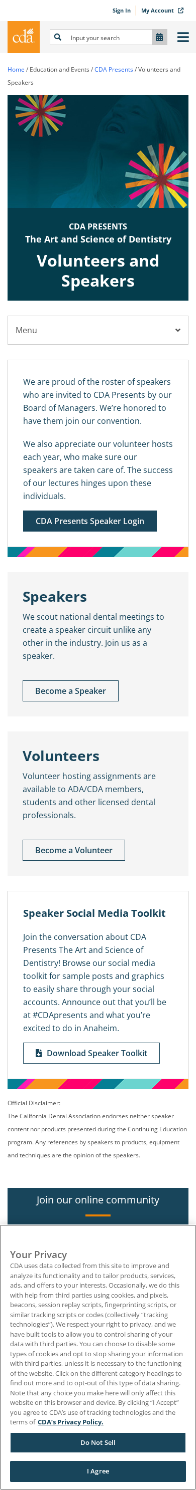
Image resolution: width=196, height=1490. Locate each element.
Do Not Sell (98, 1442)
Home (16, 69)
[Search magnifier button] (57, 37)
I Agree (98, 1470)
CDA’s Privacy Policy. (71, 1421)
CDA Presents (113, 69)
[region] (98, 1357)
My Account (158, 10)
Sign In (122, 10)
